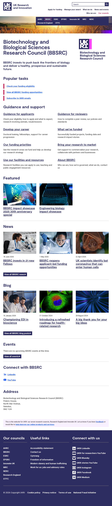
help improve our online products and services (35, 424)
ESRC (56, 19)
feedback (100, 422)
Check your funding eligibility (21, 86)
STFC (57, 23)
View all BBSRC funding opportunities (24, 92)
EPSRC (64, 19)
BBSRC (48, 19)
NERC (91, 19)
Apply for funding (55, 10)
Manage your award (72, 10)
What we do (87, 10)
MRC (84, 19)
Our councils (103, 13)
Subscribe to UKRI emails (19, 98)
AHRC (40, 19)
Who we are (91, 13)
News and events (101, 10)
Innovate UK (75, 19)
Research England (45, 23)
